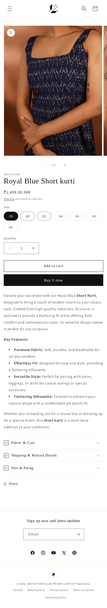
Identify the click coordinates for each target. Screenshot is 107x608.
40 (13, 228)
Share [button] (13, 483)
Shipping (9, 199)
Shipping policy (56, 597)
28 (11, 216)
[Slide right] (64, 165)
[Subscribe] (78, 534)
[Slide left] (42, 165)
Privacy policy (59, 590)
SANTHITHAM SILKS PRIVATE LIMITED (51, 583)
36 (79, 217)
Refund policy (36, 590)
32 (44, 216)
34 (63, 217)
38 (96, 217)
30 (28, 216)
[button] (9, 8)
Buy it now (53, 280)
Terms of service (83, 590)
